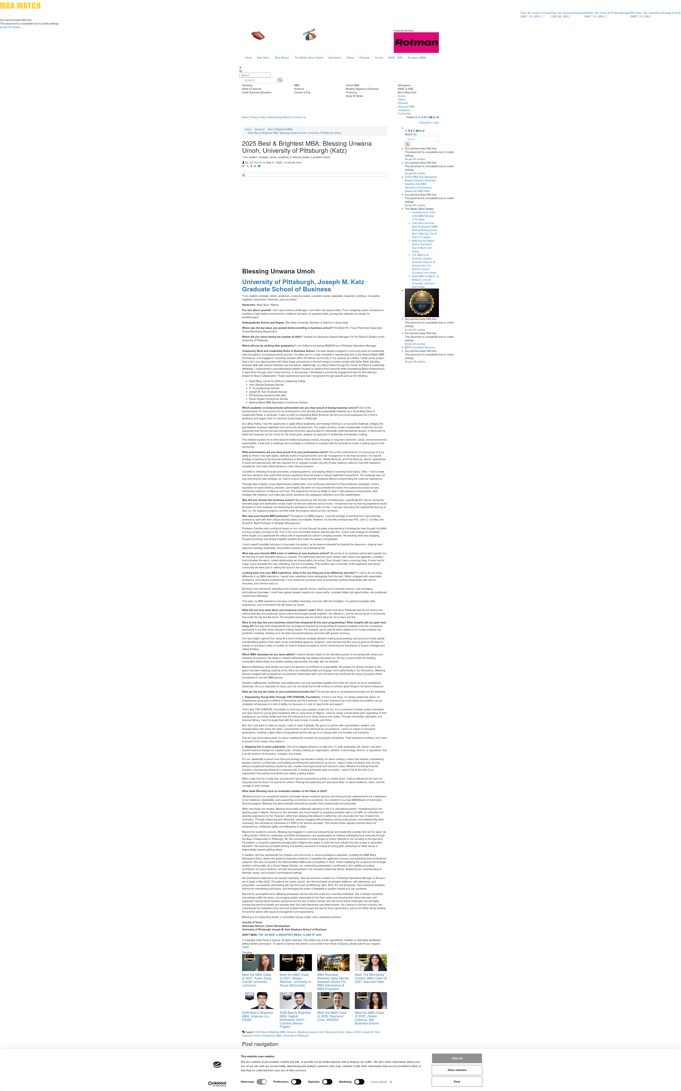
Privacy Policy (258, 117)
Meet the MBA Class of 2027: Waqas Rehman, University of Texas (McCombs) (295, 979)
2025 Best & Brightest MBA (270, 1032)
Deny (457, 1081)
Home (248, 57)
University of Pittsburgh (296, 1035)
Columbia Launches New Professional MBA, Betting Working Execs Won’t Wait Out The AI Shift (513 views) (425, 230)
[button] (243, 166)
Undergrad (404, 110)
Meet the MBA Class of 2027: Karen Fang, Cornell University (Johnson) (257, 979)
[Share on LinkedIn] (255, 166)
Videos (350, 57)
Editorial (286, 117)
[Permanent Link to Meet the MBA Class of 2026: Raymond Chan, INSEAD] (333, 1000)
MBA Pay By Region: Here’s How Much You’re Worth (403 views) (423, 246)
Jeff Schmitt (255, 162)
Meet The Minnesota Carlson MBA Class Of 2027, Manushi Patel (371, 978)
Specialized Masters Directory (421, 178)
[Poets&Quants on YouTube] (430, 117)
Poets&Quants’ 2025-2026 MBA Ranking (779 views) (424, 215)
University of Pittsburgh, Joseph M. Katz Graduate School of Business (303, 285)
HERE (245, 947)
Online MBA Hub (414, 177)
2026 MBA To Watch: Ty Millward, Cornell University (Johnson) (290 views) (425, 281)
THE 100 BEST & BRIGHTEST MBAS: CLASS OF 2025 (290, 934)
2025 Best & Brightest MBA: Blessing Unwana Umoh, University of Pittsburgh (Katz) (294, 133)
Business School (335, 1032)
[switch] (296, 1082)
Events (379, 57)
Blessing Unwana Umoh (311, 1032)
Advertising (274, 117)
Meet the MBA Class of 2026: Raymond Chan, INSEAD (331, 1016)
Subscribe (425, 122)
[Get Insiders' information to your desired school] (422, 303)
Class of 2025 (353, 1032)
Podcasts (364, 57)
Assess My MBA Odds (417, 191)
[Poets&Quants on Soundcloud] (437, 117)
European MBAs (417, 57)
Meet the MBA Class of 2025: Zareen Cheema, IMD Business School (369, 1017)
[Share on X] (247, 166)
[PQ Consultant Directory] (422, 347)
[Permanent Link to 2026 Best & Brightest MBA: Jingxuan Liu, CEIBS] (258, 1000)
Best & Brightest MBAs (280, 129)
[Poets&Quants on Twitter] (419, 117)
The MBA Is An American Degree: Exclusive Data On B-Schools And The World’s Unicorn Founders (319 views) (424, 263)
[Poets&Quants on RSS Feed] (422, 117)
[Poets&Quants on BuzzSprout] (409, 130)
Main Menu (263, 57)
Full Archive (404, 113)
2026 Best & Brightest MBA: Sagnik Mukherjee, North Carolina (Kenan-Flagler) (295, 1019)
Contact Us (299, 117)
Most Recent (282, 57)
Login (436, 122)
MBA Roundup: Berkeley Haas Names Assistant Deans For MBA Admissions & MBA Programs (333, 981)
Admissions (334, 57)
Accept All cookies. (10, 27)
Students (260, 129)
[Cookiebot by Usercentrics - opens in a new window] (217, 1084)
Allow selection (457, 1069)
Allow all (457, 1058)
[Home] (304, 38)
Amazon (291, 1032)
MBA (278, 1035)
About (245, 117)
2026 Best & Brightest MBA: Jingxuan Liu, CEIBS (257, 1016)
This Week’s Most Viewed (308, 57)
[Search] (280, 80)
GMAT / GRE (395, 57)
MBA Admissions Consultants (418, 185)
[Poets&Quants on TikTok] (423, 130)
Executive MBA (406, 106)
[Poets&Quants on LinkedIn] (434, 117)
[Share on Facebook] (251, 166)
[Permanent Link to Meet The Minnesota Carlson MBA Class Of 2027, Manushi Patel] (371, 962)
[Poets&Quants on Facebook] (425, 117)
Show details (379, 1081)
